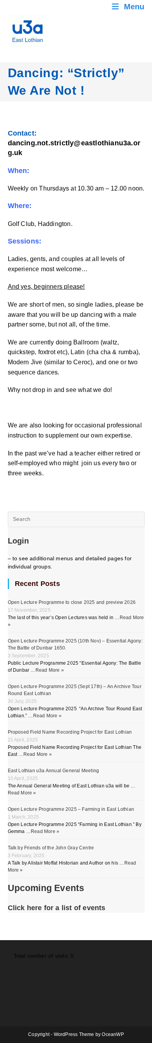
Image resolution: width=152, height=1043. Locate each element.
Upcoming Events (46, 888)
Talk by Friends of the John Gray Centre (51, 848)
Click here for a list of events (57, 908)
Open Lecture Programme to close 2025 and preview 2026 (72, 602)
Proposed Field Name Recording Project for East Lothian (70, 732)
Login (18, 541)
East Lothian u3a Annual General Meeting (53, 770)
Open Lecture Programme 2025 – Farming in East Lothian (71, 809)
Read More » (49, 670)
